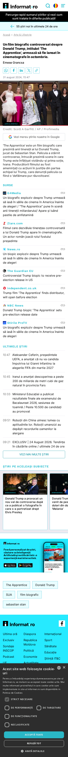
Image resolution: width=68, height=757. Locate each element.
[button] (34, 751)
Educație (50, 652)
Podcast (8, 656)
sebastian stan (16, 604)
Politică (29, 650)
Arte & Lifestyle (23, 35)
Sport (48, 640)
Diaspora (30, 634)
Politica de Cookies (13, 692)
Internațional (52, 634)
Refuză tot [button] (34, 743)
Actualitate (31, 663)
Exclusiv (8, 640)
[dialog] (34, 710)
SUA (9, 594)
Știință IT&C (52, 658)
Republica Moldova (30, 642)
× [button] (64, 667)
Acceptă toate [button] (34, 734)
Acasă (6, 35)
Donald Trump (45, 585)
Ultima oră (10, 634)
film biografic (29, 594)
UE (5, 663)
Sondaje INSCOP (8, 648)
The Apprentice (16, 585)
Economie (30, 656)
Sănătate (50, 646)
